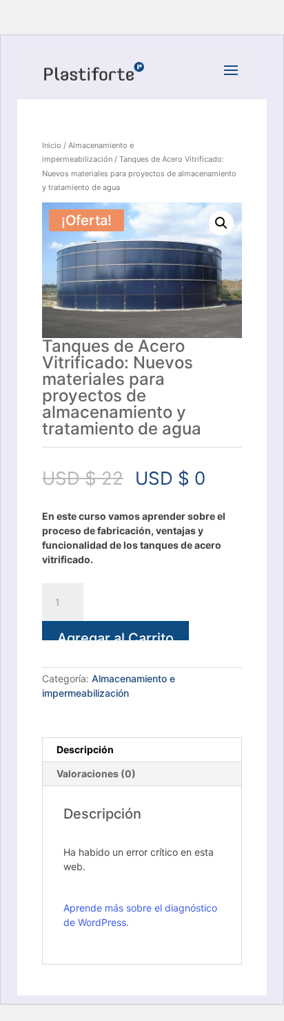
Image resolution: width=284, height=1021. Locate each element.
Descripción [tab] (85, 749)
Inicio (51, 145)
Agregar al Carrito (115, 635)
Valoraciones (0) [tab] (96, 773)
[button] (221, 223)
